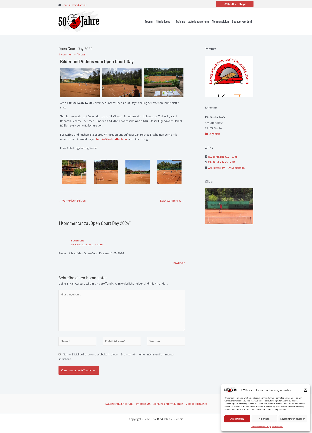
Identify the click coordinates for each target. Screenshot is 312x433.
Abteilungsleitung (198, 21)
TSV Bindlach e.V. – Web (223, 157)
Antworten (178, 263)
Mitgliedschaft (164, 21)
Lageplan (214, 134)
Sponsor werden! (242, 21)
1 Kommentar (67, 54)
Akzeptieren (237, 418)
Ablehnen (264, 418)
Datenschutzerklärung (261, 426)
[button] (305, 390)
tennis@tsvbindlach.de (74, 5)
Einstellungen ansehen (292, 418)
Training (180, 21)
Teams (149, 21)
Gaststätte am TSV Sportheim (226, 168)
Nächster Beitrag (172, 200)
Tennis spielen (220, 21)
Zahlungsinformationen (168, 404)
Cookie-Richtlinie (196, 404)
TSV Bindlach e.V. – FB (221, 162)
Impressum (277, 426)
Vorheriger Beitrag (72, 200)
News (81, 54)
